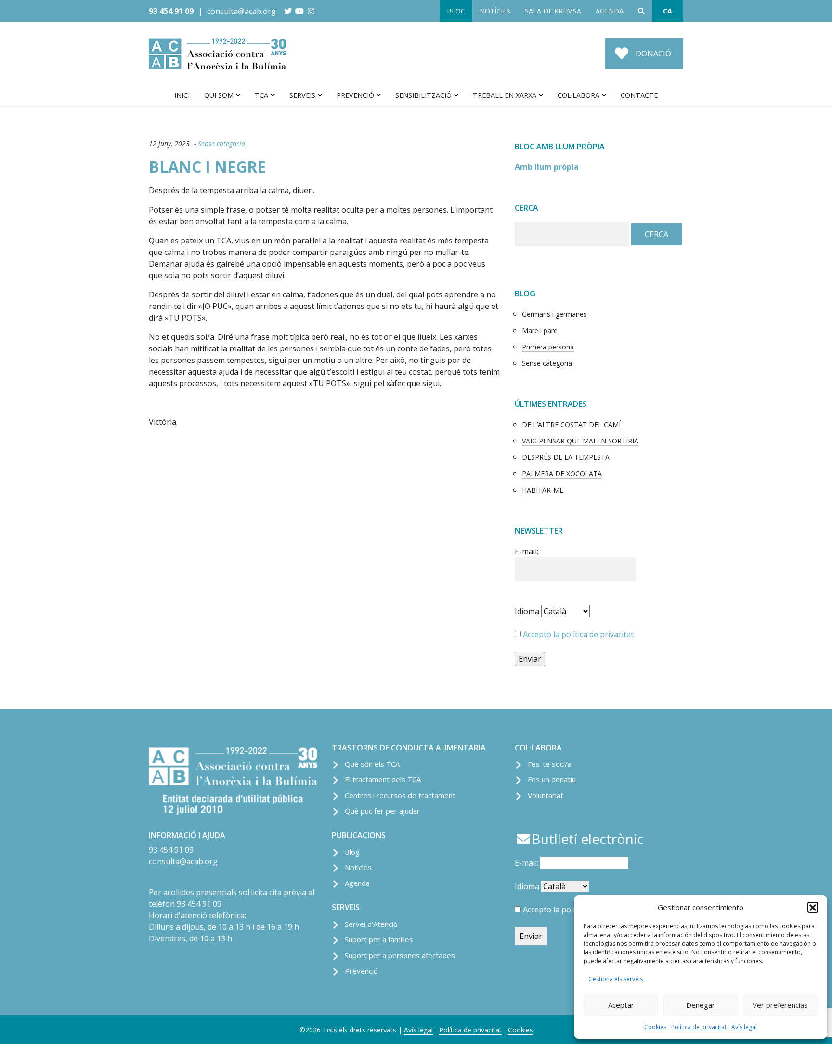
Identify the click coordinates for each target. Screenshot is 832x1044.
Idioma (527, 611)
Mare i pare (540, 330)
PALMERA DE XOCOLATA (562, 473)
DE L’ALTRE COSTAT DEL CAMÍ (571, 424)
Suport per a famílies (379, 939)
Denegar (700, 1005)
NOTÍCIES (495, 10)
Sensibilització (423, 95)
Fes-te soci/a (550, 764)
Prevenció (355, 95)
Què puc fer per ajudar (382, 811)
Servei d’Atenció (371, 924)
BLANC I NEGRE (207, 166)
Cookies (655, 1027)
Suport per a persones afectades (400, 955)
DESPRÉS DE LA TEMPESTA (566, 457)
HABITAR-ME (542, 490)
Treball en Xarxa (504, 95)
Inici (182, 95)
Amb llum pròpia (547, 166)
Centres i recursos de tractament (400, 795)
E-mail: (526, 551)
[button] (813, 907)
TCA (261, 95)
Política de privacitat (699, 1027)
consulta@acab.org (241, 11)
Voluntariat (545, 795)
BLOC (456, 10)
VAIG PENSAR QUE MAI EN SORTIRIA (580, 440)
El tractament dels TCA (383, 779)
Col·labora (578, 95)
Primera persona (548, 346)
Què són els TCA (372, 764)
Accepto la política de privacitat (578, 634)
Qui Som (219, 95)
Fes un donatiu (552, 779)
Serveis (302, 95)
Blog (352, 852)
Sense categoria (221, 143)
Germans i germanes (554, 314)
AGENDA (610, 10)
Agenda (357, 883)
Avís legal (744, 1027)
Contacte (639, 95)
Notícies (358, 867)
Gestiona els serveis (615, 979)
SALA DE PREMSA (553, 10)
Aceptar (621, 1005)
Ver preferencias (780, 1005)
